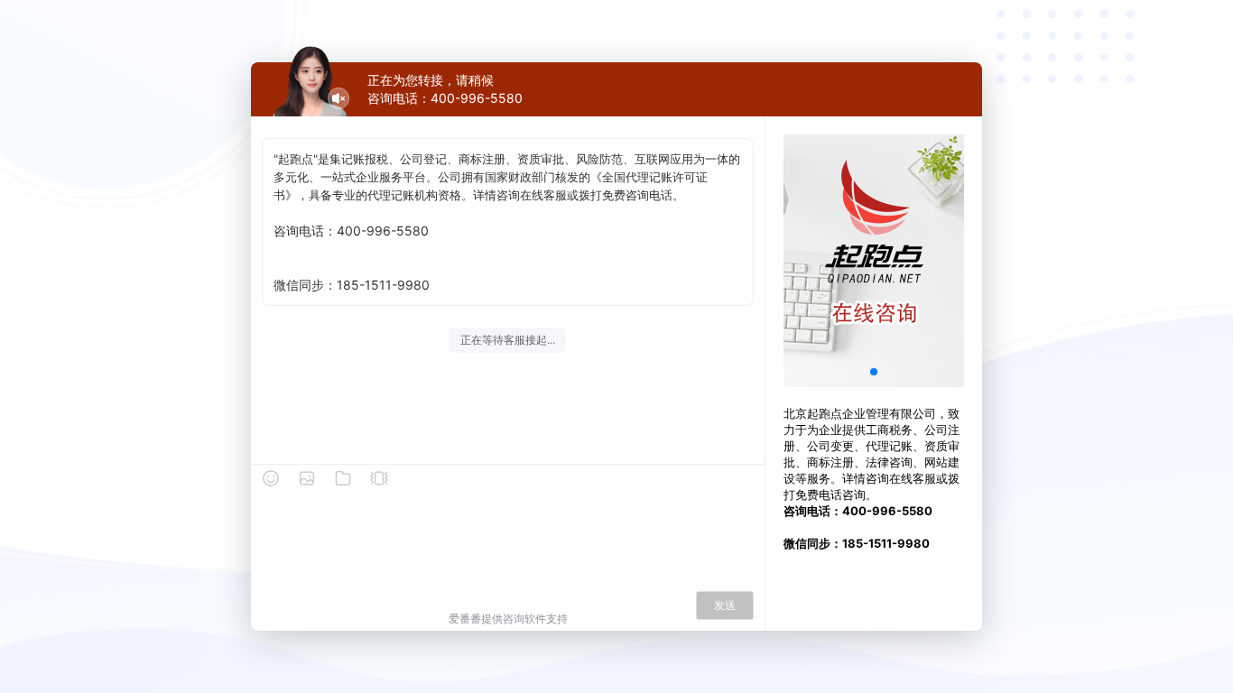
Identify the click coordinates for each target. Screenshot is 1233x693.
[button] (873, 371)
